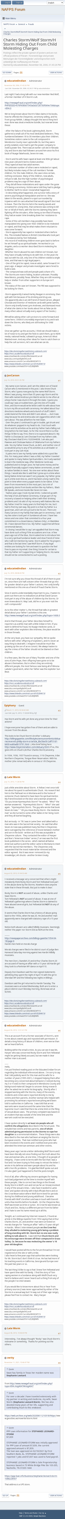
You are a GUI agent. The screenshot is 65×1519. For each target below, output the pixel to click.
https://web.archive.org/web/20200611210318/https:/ (30, 1415)
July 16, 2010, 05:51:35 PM (14, 380)
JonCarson (13, 375)
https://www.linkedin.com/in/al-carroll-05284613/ (24, 364)
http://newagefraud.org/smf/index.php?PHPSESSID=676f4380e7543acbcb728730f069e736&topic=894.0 (32, 105)
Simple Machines (39, 1516)
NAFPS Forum (13, 9)
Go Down (7, 72)
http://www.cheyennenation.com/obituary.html (27, 747)
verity (10, 1357)
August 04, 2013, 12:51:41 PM (15, 1030)
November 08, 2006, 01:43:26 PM (16, 85)
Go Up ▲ (42, 1513)
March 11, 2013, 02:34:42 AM (18, 710)
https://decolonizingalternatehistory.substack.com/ (25, 351)
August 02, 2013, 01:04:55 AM (15, 873)
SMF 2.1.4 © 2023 (25, 1516)
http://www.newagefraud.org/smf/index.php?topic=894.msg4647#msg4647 (29, 1385)
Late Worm (13, 777)
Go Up (5, 1495)
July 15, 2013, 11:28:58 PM (14, 782)
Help (21, 1513)
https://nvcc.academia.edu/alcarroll (19, 353)
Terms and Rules (30, 1513)
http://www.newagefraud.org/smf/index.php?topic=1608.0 (32, 615)
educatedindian (16, 80)
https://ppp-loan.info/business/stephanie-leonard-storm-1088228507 (31, 1477)
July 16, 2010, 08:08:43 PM (14, 573)
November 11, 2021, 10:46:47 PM (16, 1362)
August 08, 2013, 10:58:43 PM (15, 1333)
